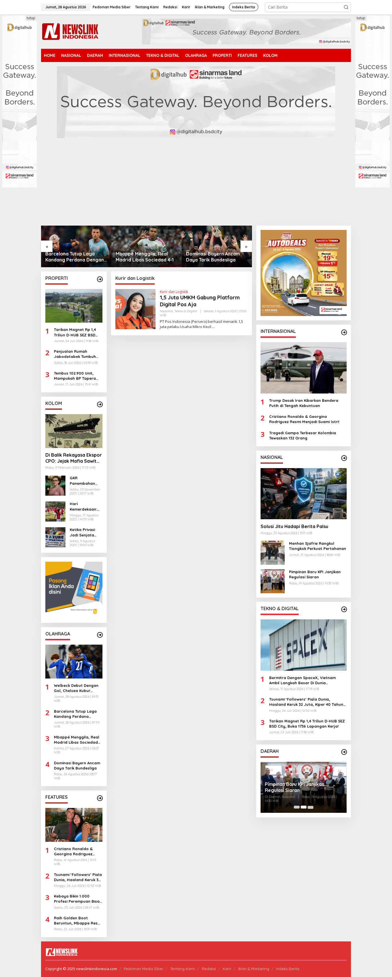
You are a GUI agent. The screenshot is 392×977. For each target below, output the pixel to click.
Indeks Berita (287, 968)
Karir (227, 968)
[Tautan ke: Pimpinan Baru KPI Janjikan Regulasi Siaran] (273, 580)
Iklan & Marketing (253, 968)
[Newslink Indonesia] (70, 31)
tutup (31, 17)
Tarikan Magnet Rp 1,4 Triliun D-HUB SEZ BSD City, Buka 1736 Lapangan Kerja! (75, 332)
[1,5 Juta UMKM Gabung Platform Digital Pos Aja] (213, 326)
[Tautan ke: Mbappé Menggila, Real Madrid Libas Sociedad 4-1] (76, 246)
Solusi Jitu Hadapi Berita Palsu (294, 526)
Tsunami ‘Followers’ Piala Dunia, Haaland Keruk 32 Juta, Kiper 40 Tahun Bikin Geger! (78, 877)
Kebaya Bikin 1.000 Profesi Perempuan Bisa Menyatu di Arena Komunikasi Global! (77, 899)
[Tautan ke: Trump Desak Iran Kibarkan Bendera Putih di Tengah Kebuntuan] (304, 367)
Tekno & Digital (185, 311)
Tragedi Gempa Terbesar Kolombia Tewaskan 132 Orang (302, 435)
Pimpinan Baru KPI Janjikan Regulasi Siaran (315, 574)
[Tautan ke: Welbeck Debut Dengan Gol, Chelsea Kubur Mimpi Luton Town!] (73, 662)
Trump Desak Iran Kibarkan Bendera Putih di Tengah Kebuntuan (303, 403)
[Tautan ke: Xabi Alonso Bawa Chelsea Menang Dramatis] (217, 246)
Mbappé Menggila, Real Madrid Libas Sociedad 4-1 (74, 257)
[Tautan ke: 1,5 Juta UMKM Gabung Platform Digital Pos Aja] (135, 308)
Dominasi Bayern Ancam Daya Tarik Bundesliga (143, 257)
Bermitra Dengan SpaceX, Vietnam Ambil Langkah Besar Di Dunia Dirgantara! (302, 680)
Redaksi (209, 968)
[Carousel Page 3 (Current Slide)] (310, 807)
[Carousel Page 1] (297, 807)
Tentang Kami (182, 968)
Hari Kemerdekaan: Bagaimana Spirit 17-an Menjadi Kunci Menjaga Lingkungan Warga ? (83, 507)
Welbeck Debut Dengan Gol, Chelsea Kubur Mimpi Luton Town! (76, 688)
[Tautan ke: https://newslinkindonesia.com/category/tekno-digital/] (344, 609)
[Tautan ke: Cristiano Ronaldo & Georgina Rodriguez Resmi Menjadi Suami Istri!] (73, 825)
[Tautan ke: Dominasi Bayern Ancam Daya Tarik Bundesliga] (146, 246)
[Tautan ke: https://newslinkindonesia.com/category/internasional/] (344, 332)
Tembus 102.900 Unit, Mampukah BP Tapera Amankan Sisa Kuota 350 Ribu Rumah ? (77, 376)
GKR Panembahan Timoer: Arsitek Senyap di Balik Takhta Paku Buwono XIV (84, 481)
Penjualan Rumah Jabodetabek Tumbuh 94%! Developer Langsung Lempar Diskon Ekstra (78, 354)
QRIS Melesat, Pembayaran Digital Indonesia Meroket (303, 787)
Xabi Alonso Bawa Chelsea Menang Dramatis (215, 257)
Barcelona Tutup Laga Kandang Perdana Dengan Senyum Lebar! (76, 714)
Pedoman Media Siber (143, 968)
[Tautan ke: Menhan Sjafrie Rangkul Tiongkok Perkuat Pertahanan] (273, 552)
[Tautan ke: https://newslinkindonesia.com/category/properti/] (99, 279)
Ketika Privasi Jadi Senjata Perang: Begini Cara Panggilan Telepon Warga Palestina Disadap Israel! (85, 533)
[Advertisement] (196, 182)
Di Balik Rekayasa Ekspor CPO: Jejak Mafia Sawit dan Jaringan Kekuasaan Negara (73, 458)
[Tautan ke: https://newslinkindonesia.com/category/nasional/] (344, 458)
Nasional (166, 311)
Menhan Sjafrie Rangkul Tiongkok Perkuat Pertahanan (317, 545)
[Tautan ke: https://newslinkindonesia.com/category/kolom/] (99, 404)
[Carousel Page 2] (303, 807)
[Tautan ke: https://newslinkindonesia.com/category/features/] (99, 798)
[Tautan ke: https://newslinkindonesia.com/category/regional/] (344, 752)
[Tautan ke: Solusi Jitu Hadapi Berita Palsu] (304, 493)
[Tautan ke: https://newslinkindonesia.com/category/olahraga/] (99, 634)
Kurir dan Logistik (174, 291)
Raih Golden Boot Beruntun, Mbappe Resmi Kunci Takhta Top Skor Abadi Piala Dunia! (78, 921)
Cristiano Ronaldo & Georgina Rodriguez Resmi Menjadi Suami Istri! (74, 851)
